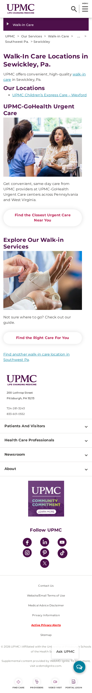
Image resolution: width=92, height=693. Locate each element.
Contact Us (46, 585)
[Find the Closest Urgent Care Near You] (42, 147)
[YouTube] (62, 542)
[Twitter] (44, 563)
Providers (36, 687)
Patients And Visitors (24, 426)
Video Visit (55, 687)
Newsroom (14, 454)
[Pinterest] (44, 553)
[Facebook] (27, 542)
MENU (85, 3)
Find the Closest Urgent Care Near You (42, 217)
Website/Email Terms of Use (46, 595)
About (10, 469)
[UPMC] (20, 9)
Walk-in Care (23, 25)
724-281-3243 (16, 408)
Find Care (19, 687)
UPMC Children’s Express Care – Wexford (49, 95)
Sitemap (46, 635)
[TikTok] (62, 553)
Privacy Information (46, 615)
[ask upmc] (79, 667)
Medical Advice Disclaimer (46, 605)
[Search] (74, 9)
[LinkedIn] (44, 542)
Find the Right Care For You (42, 338)
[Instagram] (27, 553)
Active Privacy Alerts (46, 625)
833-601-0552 (16, 414)
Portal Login (73, 687)
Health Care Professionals (29, 440)
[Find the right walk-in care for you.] (42, 280)
